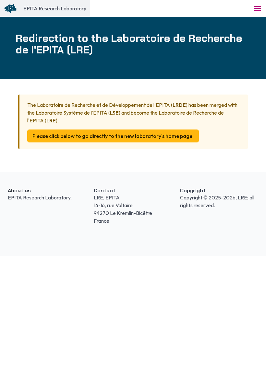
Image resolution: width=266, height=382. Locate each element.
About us (19, 190)
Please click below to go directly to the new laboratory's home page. (113, 136)
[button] (257, 8)
